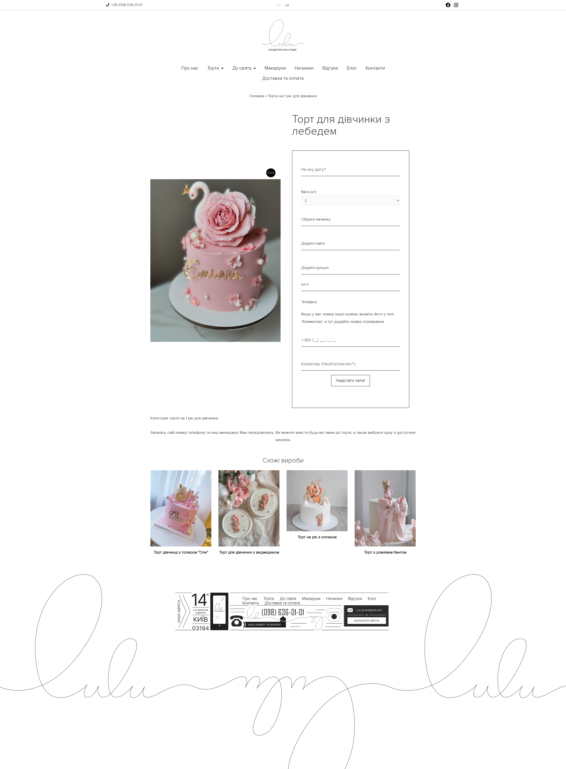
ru (279, 5)
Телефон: (309, 301)
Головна (256, 95)
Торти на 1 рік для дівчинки (292, 95)
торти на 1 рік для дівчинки (193, 418)
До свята (241, 68)
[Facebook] (448, 5)
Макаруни (275, 68)
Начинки (304, 68)
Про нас (189, 68)
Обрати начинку (316, 219)
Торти (213, 68)
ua (287, 5)
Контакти (375, 68)
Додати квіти (313, 243)
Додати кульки (315, 267)
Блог (352, 68)
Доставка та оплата (283, 78)
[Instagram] (456, 5)
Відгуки (330, 68)
